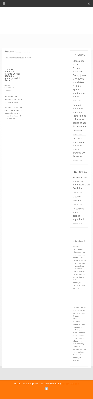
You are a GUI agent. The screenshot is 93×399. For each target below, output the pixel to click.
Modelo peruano (77, 198)
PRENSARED (80, 171)
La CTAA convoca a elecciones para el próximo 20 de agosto (79, 147)
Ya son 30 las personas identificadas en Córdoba (81, 183)
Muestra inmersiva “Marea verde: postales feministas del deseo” (12, 75)
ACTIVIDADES (10, 88)
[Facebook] (46, 388)
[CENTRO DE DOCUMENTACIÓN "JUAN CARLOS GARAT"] (46, 19)
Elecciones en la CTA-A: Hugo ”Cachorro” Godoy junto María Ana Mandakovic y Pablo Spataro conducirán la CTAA (79, 79)
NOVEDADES (8, 91)
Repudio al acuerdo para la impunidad (78, 214)
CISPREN (80, 55)
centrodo (8, 85)
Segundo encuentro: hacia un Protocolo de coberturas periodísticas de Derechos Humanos (79, 117)
